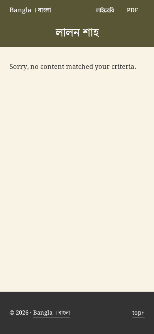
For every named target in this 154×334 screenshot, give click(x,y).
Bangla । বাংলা (30, 10)
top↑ (138, 312)
